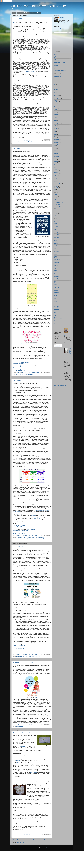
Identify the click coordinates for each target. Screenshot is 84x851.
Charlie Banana (57, 98)
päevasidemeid (33, 772)
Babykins (56, 89)
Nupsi (39, 518)
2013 (56, 210)
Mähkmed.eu (22, 746)
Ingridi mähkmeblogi (58, 60)
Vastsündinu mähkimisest (18, 531)
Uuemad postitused (18, 840)
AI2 (16, 537)
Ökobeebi (56, 79)
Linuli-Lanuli (56, 126)
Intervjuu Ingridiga (17, 18)
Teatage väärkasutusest (60, 385)
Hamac (55, 111)
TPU (39, 538)
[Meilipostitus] (42, 140)
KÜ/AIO (33, 537)
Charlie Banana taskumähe (22, 512)
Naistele (38, 12)
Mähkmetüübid (16, 644)
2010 (56, 215)
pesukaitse (18, 759)
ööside (17, 762)
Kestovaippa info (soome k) (59, 62)
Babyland (56, 90)
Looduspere (56, 63)
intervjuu (18, 141)
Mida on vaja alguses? (17, 526)
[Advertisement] (60, 41)
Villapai (55, 78)
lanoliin (37, 537)
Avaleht (31, 840)
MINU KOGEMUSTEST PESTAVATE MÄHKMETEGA (38, 6)
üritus (55, 189)
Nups (21, 538)
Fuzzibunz (56, 108)
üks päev (56, 186)
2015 (56, 199)
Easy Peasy (56, 101)
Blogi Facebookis (57, 56)
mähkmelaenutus (23, 141)
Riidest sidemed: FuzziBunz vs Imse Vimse (24, 732)
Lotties (55, 134)
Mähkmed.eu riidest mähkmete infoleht (21, 646)
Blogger (47, 847)
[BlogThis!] (46, 140)
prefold (33, 656)
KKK (33, 12)
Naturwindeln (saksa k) (58, 67)
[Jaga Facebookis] (48, 140)
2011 (56, 213)
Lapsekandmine (57, 75)
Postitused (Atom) (20, 842)
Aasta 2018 (56, 329)
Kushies (55, 120)
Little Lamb (56, 129)
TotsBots (55, 175)
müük (55, 145)
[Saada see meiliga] (44, 140)
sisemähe (56, 167)
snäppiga (19, 423)
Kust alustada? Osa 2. (18, 380)
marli (55, 136)
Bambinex (56, 92)
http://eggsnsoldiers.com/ (29, 71)
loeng (55, 131)
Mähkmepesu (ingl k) (17, 369)
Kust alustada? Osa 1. (18, 546)
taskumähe (35, 538)
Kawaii (55, 119)
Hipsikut (35, 518)
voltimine (15, 540)
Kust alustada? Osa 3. (18, 148)
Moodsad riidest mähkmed (30, 644)
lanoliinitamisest (24, 525)
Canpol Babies (57, 97)
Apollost (35, 697)
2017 (56, 196)
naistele (55, 148)
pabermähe (56, 151)
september (58, 206)
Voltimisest (15, 529)
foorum (55, 104)
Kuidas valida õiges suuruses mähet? (21, 527)
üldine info (30, 141)
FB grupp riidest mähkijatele (59, 57)
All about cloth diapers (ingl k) (60, 52)
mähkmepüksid (16, 538)
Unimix (55, 178)
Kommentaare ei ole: (36, 140)
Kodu (14, 12)
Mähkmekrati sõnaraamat (18, 648)
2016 (56, 197)
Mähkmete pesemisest (18, 367)
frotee (55, 106)
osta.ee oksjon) (35, 517)
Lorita (55, 133)
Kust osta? (20, 12)
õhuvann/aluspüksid (58, 183)
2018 (56, 194)
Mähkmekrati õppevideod (31, 529)
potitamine (21, 726)
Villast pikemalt (16, 525)
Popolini (55, 159)
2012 (56, 211)
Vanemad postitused (45, 840)
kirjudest (34, 821)
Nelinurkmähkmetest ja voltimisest (20, 530)
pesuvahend (56, 156)
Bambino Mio (20, 537)
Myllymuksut (56, 147)
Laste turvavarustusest (58, 76)
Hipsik (25, 537)
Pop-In (55, 158)
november (58, 200)
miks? (17, 726)
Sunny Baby (56, 170)
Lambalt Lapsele (57, 123)
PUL (28, 538)
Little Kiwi (56, 128)
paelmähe (56, 153)
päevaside (18, 760)
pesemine (26, 374)
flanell (17, 656)
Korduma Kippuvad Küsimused (19, 645)
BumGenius (56, 95)
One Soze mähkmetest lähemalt (20, 533)
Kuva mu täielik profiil (58, 28)
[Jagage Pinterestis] (49, 140)
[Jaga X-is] (47, 140)
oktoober (58, 204)
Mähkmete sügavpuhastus (18, 365)
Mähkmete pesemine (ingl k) (19, 370)
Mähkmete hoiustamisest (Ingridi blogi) (21, 362)
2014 (56, 208)
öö (54, 184)
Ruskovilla (56, 165)
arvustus (55, 87)
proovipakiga (17, 511)
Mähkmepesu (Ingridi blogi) (18, 363)
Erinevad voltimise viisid (67, 369)
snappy (30, 538)
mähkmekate (42, 537)
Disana (55, 100)
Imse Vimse (33, 515)
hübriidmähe (56, 114)
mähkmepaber (57, 142)
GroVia (55, 109)
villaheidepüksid (43, 538)
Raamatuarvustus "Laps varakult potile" (23, 662)
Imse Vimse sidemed (37, 749)
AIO (17, 514)
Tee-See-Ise (27, 12)
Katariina (62, 17)
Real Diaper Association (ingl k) (60, 70)
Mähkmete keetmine (17, 366)
